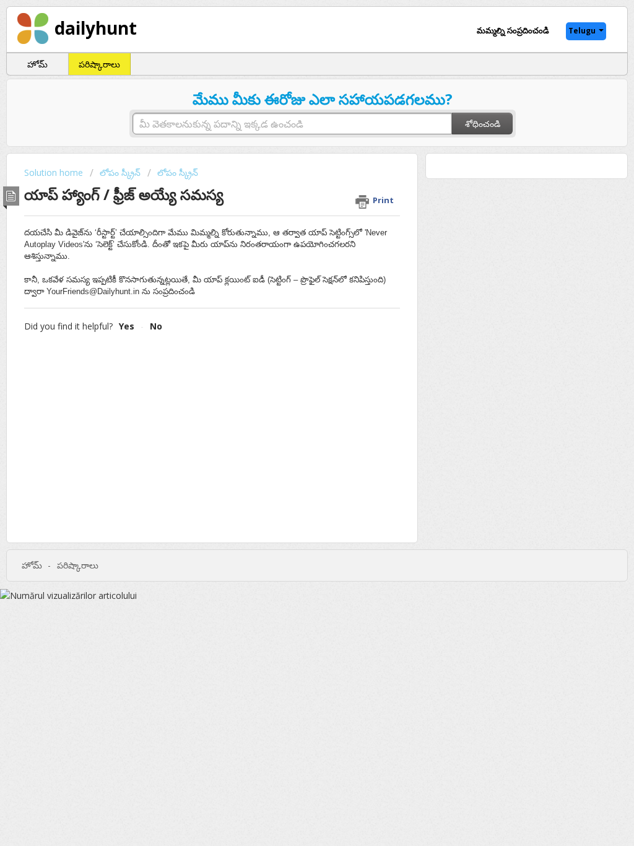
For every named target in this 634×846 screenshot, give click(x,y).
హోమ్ (37, 64)
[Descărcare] (294, 263)
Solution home (54, 172)
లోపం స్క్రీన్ (120, 172)
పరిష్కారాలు (99, 64)
